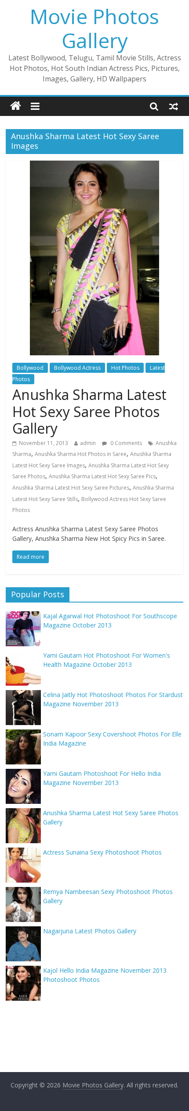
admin (88, 443)
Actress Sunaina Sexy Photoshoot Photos (102, 852)
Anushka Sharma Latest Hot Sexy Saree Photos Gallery (89, 411)
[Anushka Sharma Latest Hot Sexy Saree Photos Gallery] (94, 166)
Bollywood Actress (77, 368)
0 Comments (125, 443)
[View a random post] (173, 106)
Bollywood (30, 368)
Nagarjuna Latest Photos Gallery (89, 931)
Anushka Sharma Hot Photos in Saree (81, 454)
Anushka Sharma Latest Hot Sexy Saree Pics (102, 476)
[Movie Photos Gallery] (15, 106)
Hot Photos (125, 368)
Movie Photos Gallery (94, 28)
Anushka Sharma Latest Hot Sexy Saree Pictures (70, 487)
